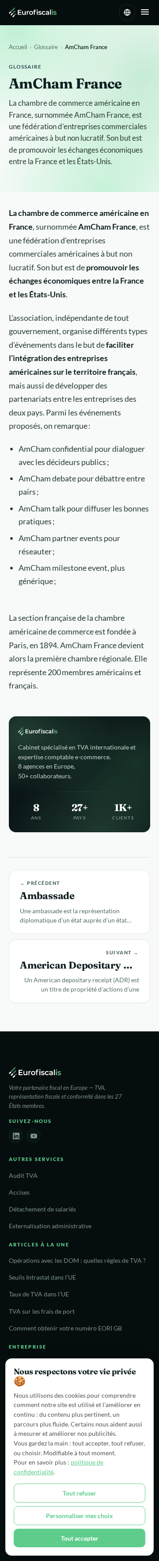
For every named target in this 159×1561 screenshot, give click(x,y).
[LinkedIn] (16, 1136)
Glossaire (46, 46)
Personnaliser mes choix (79, 1515)
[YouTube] (33, 1136)
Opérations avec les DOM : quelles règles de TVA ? (77, 1260)
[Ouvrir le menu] (145, 13)
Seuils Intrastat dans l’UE (42, 1277)
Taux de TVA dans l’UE (39, 1294)
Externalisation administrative (50, 1226)
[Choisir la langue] (127, 12)
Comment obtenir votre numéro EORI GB (65, 1328)
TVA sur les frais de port (42, 1311)
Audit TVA (23, 1175)
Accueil (18, 46)
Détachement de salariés (42, 1209)
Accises (19, 1192)
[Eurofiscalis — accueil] (33, 12)
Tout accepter (79, 1538)
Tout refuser (79, 1493)
